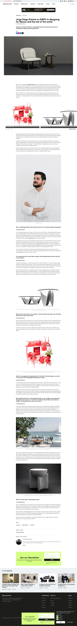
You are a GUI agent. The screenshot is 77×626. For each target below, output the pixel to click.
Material (9, 589)
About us (43, 598)
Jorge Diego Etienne (20, 532)
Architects (53, 605)
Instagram (70, 598)
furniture (28, 511)
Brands (52, 600)
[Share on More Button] (25, 33)
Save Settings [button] (70, 622)
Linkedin (24, 545)
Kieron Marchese (21, 23)
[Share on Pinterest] (19, 33)
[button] (57, 616)
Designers (53, 602)
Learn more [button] (58, 614)
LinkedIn (70, 600)
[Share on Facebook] (17, 33)
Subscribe (44, 600)
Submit (43, 602)
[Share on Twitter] (23, 33)
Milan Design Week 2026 (56, 598)
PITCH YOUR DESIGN (7, 1)
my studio (20, 252)
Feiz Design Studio (39, 243)
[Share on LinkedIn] (21, 33)
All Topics (44, 607)
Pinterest (70, 607)
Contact (43, 605)
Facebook (70, 605)
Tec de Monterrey (30, 238)
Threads (70, 602)
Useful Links (19, 530)
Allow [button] (61, 622)
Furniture (18, 15)
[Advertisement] (38, 79)
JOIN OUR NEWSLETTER (17, 1)
